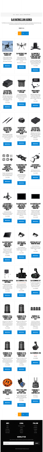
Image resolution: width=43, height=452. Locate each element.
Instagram (35, 427)
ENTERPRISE (21, 14)
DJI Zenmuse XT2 (21, 280)
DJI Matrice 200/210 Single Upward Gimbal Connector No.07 (7, 207)
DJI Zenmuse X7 (35, 280)
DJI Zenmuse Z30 (35, 353)
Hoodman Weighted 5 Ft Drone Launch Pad (7, 392)
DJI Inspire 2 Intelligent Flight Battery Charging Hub (35, 55)
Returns (21, 432)
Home (14, 14)
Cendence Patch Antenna (7, 281)
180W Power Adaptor (35, 91)
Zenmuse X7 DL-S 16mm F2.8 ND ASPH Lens (7, 317)
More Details (7, 65)
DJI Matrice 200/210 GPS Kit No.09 (35, 166)
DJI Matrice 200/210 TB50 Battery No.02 (35, 129)
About (8, 427)
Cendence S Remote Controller (35, 391)
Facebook (35, 425)
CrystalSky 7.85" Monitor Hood (21, 243)
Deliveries (21, 430)
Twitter (35, 430)
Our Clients (7, 429)
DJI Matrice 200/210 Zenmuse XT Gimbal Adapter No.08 (21, 130)
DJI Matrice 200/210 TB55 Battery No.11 (7, 92)
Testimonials (7, 430)
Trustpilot (35, 429)
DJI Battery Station (21, 91)
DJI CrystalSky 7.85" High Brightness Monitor (7, 244)
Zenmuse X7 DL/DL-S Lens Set (35, 317)
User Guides (8, 432)
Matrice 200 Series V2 (7, 54)
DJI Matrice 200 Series (21, 54)
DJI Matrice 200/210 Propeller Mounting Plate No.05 (7, 168)
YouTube (35, 432)
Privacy (21, 427)
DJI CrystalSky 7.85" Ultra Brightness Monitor (21, 206)
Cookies (21, 429)
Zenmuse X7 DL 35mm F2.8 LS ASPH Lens (21, 317)
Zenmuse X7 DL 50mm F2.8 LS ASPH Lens (21, 354)
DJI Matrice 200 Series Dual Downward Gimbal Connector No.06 (21, 168)
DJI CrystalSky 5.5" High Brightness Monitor (35, 206)
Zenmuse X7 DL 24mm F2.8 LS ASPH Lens (7, 354)
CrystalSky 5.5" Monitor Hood (35, 243)
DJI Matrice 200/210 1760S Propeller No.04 (7, 129)
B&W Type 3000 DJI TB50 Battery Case (21, 391)
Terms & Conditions (21, 425)
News (7, 425)
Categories (17, 14)
